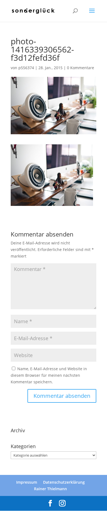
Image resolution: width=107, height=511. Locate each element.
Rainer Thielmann (50, 488)
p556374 (26, 67)
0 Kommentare (80, 67)
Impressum (26, 482)
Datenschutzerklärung (64, 482)
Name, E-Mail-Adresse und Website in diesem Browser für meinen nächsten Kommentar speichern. (49, 375)
